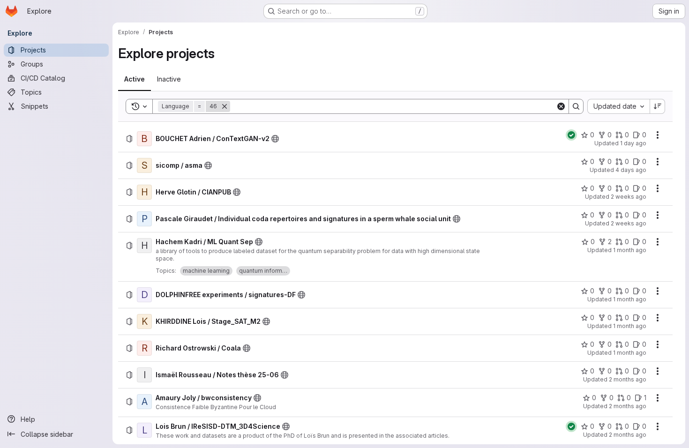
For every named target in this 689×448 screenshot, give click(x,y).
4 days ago (630, 169)
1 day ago (633, 143)
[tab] (134, 79)
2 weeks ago (628, 196)
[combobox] (618, 106)
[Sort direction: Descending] (657, 106)
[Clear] (561, 106)
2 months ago (627, 379)
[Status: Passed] (571, 135)
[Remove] (224, 106)
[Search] (576, 106)
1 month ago (629, 250)
